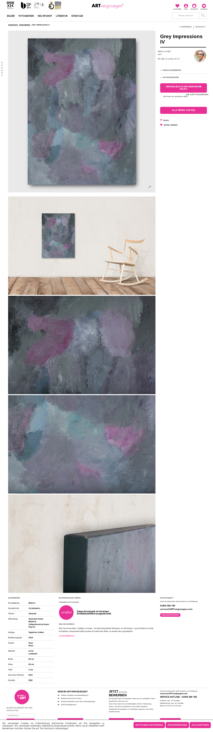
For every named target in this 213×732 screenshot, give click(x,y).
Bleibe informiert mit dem (19, 708)
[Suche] (189, 15)
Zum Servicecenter (170, 615)
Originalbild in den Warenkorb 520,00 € (183, 88)
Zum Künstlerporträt (170, 77)
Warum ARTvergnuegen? (73, 691)
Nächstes (199, 27)
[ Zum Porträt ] (67, 636)
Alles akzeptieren (200, 725)
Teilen (166, 120)
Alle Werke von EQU (183, 110)
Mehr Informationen (177, 725)
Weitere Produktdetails (171, 70)
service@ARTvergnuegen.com (173, 693)
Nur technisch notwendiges (149, 725)
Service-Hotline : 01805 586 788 (178, 697)
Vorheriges (186, 27)
